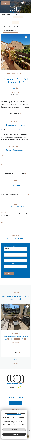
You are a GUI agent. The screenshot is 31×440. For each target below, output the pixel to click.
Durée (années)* (7, 252)
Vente (21, 14)
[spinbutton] (15, 266)
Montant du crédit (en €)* (10, 246)
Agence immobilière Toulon (9, 14)
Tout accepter (14, 434)
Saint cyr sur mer (7, 16)
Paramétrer (14, 429)
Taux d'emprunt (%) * (9, 263)
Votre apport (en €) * (8, 258)
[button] (17, 362)
